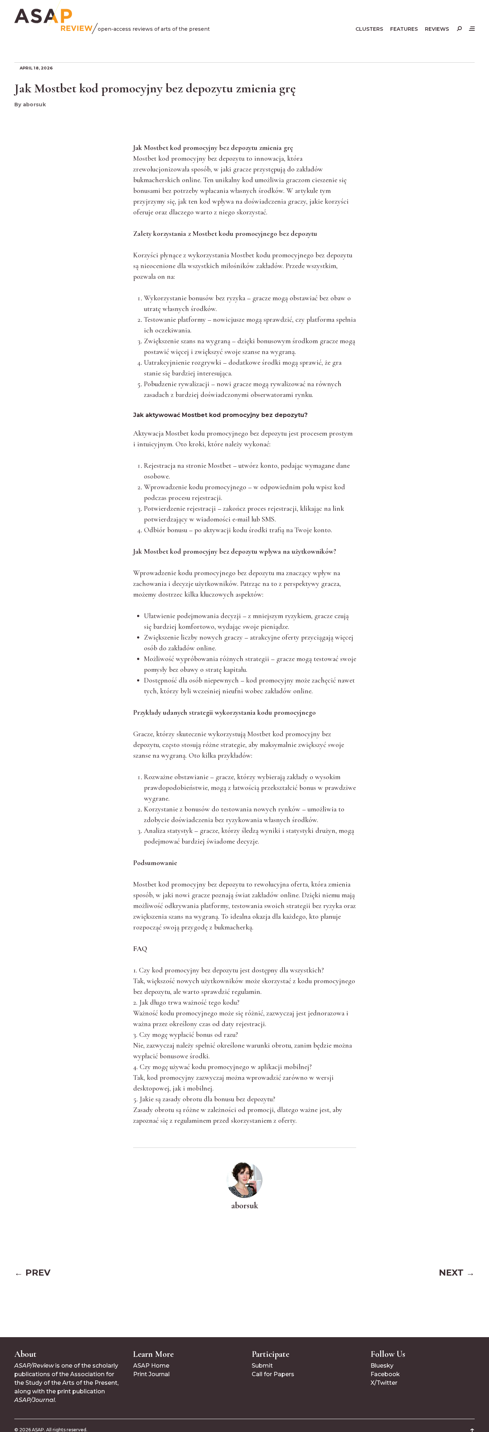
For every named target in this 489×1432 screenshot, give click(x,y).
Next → (457, 1272)
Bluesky (382, 1365)
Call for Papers (273, 1374)
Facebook (385, 1374)
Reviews (437, 29)
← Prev (32, 1272)
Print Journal (151, 1374)
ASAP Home (151, 1365)
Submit (262, 1365)
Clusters (369, 29)
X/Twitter (384, 1382)
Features (404, 29)
